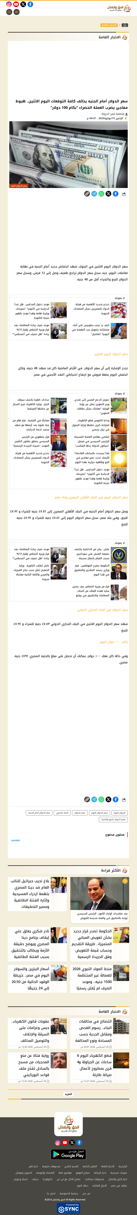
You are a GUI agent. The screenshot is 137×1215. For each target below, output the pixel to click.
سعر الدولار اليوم (116, 266)
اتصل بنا (51, 1193)
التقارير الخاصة (90, 1166)
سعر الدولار (85, 273)
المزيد (68, 1094)
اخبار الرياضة (100, 1172)
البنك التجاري (96, 610)
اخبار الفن (33, 1166)
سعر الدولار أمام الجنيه (104, 511)
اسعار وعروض (20, 1179)
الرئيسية (122, 1166)
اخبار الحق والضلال (117, 1179)
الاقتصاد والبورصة (45, 1172)
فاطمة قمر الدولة (113, 114)
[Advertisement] (68, 69)
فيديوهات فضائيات (94, 1179)
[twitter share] (108, 194)
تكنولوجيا (47, 1179)
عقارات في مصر (119, 1185)
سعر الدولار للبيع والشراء (113, 819)
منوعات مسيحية (118, 1172)
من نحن (86, 1193)
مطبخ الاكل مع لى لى (68, 1179)
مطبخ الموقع (83, 1172)
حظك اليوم (82, 1185)
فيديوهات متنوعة (51, 1166)
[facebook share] (115, 194)
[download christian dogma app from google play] (68, 1154)
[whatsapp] (87, 194)
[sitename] (68, 1124)
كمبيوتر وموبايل (24, 1172)
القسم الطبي (71, 1166)
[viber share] (94, 194)
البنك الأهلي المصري (67, 511)
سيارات (35, 1179)
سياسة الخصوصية (69, 1193)
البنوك (83, 266)
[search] (9, 12)
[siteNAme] (120, 8)
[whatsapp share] (101, 194)
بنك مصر (105, 518)
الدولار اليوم (119, 813)
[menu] (16, 12)
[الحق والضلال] (125, 25)
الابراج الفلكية (100, 1185)
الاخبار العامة (109, 25)
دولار (91, 656)
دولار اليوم (107, 642)
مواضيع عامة (65, 1172)
